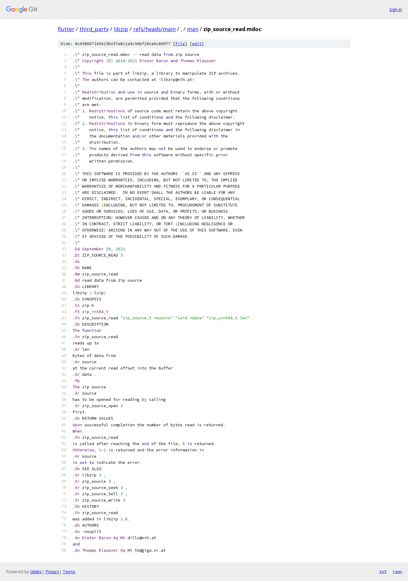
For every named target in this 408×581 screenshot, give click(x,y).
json (397, 571)
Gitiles (36, 571)
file (180, 43)
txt (382, 571)
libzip (121, 29)
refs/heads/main (154, 29)
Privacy (52, 571)
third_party (94, 29)
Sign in (395, 9)
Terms (69, 571)
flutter (66, 29)
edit (197, 43)
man (192, 29)
